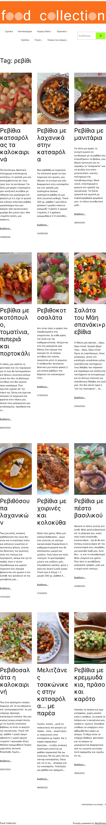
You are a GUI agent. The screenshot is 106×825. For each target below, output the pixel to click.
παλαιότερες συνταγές (94, 804)
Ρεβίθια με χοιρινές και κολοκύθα (51, 511)
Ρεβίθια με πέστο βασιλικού (89, 508)
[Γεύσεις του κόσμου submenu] (67, 40)
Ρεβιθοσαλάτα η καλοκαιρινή (15, 680)
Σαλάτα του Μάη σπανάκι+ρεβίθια (89, 321)
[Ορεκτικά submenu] (67, 31)
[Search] (100, 36)
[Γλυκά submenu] (41, 40)
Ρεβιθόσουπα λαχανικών (15, 511)
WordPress (100, 823)
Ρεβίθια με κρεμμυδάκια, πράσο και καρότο (89, 684)
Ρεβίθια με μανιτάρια (89, 134)
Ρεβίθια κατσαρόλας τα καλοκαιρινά (14, 145)
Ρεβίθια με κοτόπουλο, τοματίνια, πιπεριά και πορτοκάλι (15, 332)
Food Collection (8, 823)
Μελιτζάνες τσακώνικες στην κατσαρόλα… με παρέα (52, 691)
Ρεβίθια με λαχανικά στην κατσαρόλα (51, 145)
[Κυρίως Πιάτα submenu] (51, 31)
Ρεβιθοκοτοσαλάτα (51, 314)
